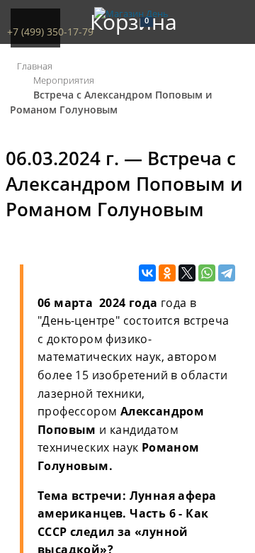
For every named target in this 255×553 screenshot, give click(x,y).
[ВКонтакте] (147, 273)
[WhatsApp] (206, 273)
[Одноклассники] (167, 273)
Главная (34, 66)
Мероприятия (63, 80)
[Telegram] (226, 273)
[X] (187, 273)
